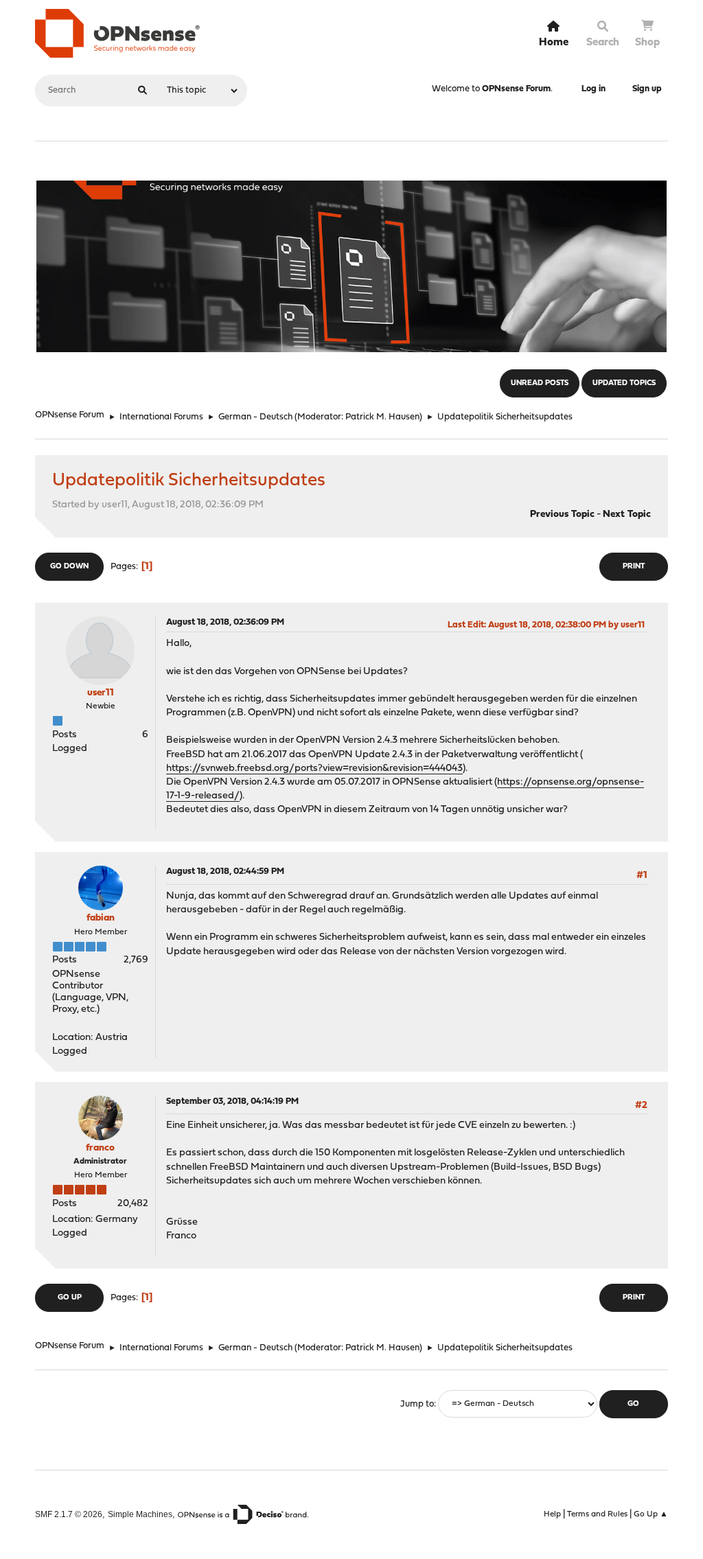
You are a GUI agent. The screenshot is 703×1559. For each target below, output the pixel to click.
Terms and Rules (597, 1514)
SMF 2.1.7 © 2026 (68, 1514)
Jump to (417, 1404)
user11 (100, 693)
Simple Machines (140, 1514)
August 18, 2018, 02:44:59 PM (225, 871)
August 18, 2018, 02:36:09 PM (225, 622)
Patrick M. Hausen (382, 417)
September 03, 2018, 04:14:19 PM (232, 1101)
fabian (101, 918)
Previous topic (562, 514)
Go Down (69, 566)
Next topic (627, 514)
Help (552, 1514)
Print (634, 566)
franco (100, 1148)
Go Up (70, 1298)
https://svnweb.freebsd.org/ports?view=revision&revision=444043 (314, 768)
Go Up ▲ (651, 1514)
